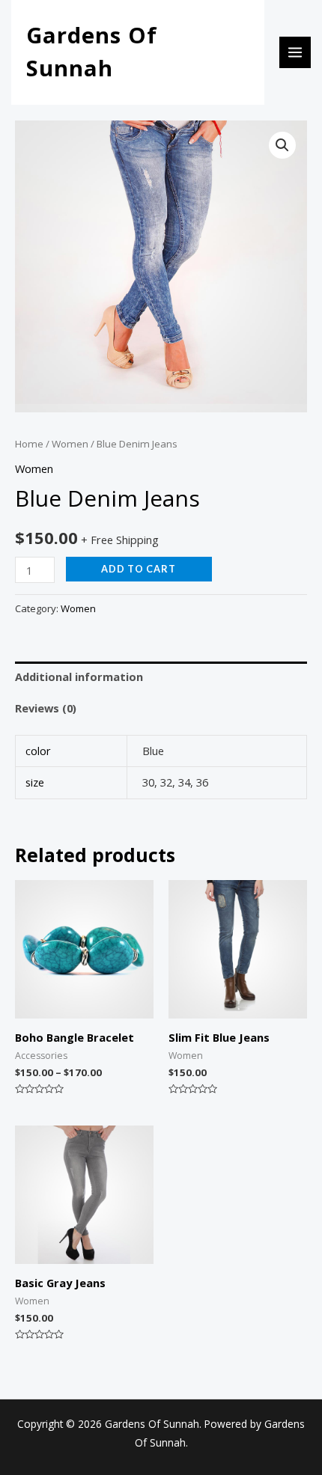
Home (29, 444)
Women (70, 444)
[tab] (161, 677)
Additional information (79, 676)
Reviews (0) (45, 707)
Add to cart (138, 569)
